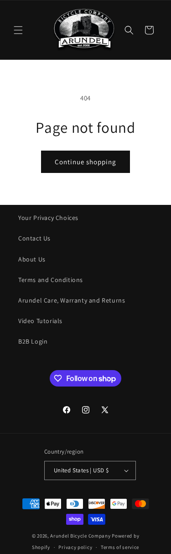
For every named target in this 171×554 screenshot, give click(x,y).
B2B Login (32, 341)
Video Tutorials (40, 321)
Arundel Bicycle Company (80, 536)
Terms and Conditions (50, 280)
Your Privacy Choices (48, 218)
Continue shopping (85, 161)
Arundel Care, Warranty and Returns (71, 300)
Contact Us (34, 238)
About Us (32, 259)
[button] (18, 30)
